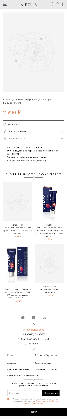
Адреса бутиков (46, 355)
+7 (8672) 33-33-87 (33, 334)
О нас (11, 355)
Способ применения (17, 131)
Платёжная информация (19, 369)
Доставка (11, 363)
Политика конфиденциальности (22, 375)
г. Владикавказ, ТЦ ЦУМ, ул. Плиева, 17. (34, 341)
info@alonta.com (33, 329)
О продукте (14, 124)
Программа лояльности (46, 369)
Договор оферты (43, 363)
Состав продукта (16, 138)
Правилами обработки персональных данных (41, 402)
